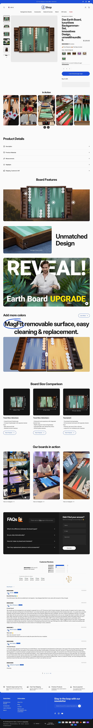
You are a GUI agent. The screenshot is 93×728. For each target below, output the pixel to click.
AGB (19, 723)
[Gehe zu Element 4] (6, 41)
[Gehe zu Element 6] (6, 57)
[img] (10, 590)
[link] (26, 193)
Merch (5, 710)
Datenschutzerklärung (14, 723)
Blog (18, 704)
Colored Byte (25, 721)
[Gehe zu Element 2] (6, 26)
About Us (19, 702)
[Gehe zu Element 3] (6, 34)
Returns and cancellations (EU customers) (22, 710)
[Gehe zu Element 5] (6, 49)
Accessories (6, 706)
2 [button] (44, 673)
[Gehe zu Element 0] (6, 18)
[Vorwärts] (54, 41)
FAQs (40, 520)
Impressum (27, 723)
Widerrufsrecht (6, 723)
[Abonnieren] (79, 706)
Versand (22, 723)
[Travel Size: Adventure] (16, 402)
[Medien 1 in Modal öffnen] (34, 38)
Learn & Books (7, 708)
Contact (19, 706)
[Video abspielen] (46, 282)
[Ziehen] (46, 354)
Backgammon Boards (6, 703)
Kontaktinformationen (7, 725)
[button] (65, 44)
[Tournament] (76, 402)
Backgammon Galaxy (67, 16)
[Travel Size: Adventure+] (46, 402)
